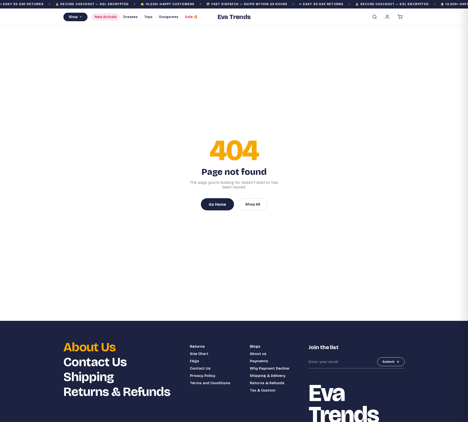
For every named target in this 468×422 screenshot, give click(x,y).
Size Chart (199, 354)
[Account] (387, 16)
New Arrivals (106, 17)
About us (258, 354)
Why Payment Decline (269, 368)
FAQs (194, 361)
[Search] (374, 16)
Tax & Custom (262, 390)
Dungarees (168, 17)
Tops (148, 17)
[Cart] (400, 16)
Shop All (252, 204)
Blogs (255, 346)
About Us (89, 347)
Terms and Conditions (210, 383)
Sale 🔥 (191, 17)
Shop (73, 17)
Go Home (217, 204)
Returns (197, 346)
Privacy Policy (202, 375)
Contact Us (95, 362)
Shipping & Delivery (267, 375)
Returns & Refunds (116, 392)
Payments (259, 361)
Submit (388, 362)
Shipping (88, 377)
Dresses (130, 17)
